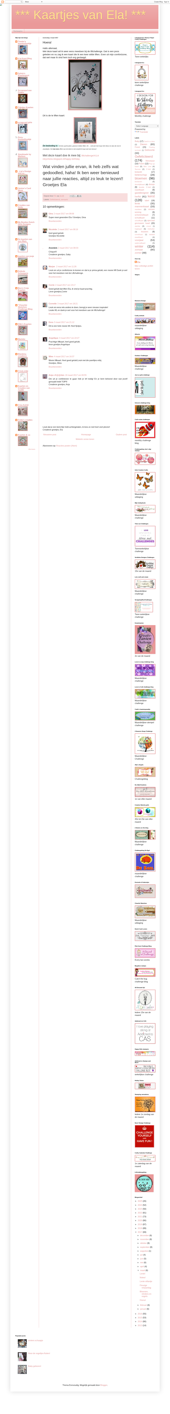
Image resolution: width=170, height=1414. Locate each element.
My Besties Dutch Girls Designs (26, 223)
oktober (143, 1243)
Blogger (103, 1385)
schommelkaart (141, 215)
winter (139, 246)
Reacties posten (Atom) (66, 446)
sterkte (137, 226)
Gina (51, 214)
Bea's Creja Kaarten (23, 289)
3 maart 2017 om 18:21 (67, 304)
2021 (140, 1217)
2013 (140, 1325)
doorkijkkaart (140, 184)
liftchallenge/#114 (90, 155)
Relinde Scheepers (23, 272)
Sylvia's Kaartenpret (23, 74)
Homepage (86, 435)
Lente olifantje (146, 1281)
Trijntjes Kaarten (25, 107)
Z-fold (148, 169)
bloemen (141, 178)
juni (142, 1259)
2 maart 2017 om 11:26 (66, 266)
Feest (137, 147)
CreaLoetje (23, 371)
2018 (140, 1228)
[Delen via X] (75, 196)
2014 (140, 1321)
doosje (152, 184)
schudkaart (139, 218)
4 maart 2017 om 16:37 (64, 356)
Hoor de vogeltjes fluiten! (39, 1353)
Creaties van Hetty (24, 206)
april (142, 1266)
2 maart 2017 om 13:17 (65, 285)
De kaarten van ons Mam (25, 240)
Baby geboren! (34, 1366)
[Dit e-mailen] (71, 196)
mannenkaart (142, 206)
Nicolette (53, 229)
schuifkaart (139, 221)
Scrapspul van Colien (25, 91)
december (144, 1235)
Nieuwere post (49, 435)
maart (143, 1270)
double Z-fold (145, 187)
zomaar (139, 249)
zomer (138, 252)
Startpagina (17, 31)
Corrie (52, 285)
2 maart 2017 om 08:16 (68, 229)
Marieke (21, 339)
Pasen (141, 164)
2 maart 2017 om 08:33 (68, 248)
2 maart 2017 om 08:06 (64, 214)
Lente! (142, 1274)
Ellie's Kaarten (24, 324)
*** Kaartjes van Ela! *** (80, 15)
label (147, 200)
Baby (137, 141)
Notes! (142, 1277)
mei (142, 1262)
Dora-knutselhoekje (24, 138)
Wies (51, 356)
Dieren (143, 144)
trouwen (144, 232)
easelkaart (139, 190)
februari (143, 1305)
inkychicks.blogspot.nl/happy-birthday (61, 159)
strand (148, 226)
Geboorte (150, 150)
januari (143, 1309)
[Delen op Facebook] (78, 196)
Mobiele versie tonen (85, 439)
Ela (138, 262)
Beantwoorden (55, 221)
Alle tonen (31, 449)
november (144, 1239)
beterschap (141, 175)
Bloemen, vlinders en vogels (145, 1294)
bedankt (138, 172)
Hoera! (143, 1300)
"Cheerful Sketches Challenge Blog (25, 307)
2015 (140, 1318)
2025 (140, 1201)
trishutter (151, 229)
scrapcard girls (25, 122)
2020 (140, 1220)
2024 (140, 1205)
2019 (140, 1224)
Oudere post (121, 435)
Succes (138, 169)
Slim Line (147, 166)
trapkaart (138, 229)
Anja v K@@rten (56, 375)
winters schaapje (35, 1340)
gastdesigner (142, 193)
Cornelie (53, 304)
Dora (51, 322)
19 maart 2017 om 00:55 (75, 375)
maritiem (138, 209)
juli (141, 1255)
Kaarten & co (24, 435)
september (145, 1247)
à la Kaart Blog (25, 58)
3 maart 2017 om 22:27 (69, 338)
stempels (64, 199)
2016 (140, 1314)
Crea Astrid (23, 405)
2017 (140, 1232)
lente (137, 203)
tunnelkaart (139, 234)
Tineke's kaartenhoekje (24, 42)
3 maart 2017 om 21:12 (64, 322)
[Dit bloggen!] (73, 196)
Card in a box (149, 141)
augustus (144, 1251)
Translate (144, 132)
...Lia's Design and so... (24, 172)
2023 (140, 1209)
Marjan (52, 266)
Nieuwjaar (150, 161)
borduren (138, 182)
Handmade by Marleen (24, 155)
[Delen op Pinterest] (80, 196)
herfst (138, 196)
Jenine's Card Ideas (24, 189)
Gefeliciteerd (55, 199)
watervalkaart (140, 243)
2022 (140, 1213)
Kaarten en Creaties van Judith (24, 388)
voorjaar (139, 240)
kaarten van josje (26, 256)
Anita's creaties (25, 420)
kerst (151, 196)
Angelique (53, 338)
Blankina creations (22, 355)
